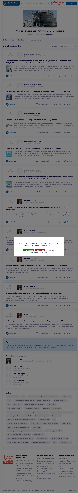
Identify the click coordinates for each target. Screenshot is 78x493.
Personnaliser (51, 250)
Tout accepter (29, 250)
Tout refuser (41, 250)
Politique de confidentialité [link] (39, 252)
